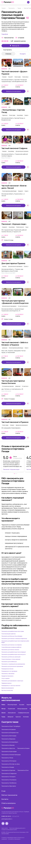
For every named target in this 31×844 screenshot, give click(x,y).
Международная (22, 708)
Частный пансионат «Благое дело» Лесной (14, 186)
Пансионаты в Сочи (23, 770)
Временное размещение (22, 425)
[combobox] (15, 49)
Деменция (4, 348)
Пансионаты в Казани (23, 748)
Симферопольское (23, 712)
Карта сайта (5, 828)
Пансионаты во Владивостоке (10, 732)
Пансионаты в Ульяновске (9, 780)
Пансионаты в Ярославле (9, 786)
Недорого (20, 191)
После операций (26, 77)
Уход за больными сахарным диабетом (11, 647)
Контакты (5, 799)
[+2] (15, 216)
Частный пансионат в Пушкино (15, 422)
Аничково (26, 717)
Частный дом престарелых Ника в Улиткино (13, 382)
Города (19, 8)
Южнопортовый (12, 704)
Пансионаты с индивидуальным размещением (13, 664)
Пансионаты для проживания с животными (12, 680)
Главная (4, 8)
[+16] (15, 373)
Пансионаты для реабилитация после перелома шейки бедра (15, 641)
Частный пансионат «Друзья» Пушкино (15, 72)
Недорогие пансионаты (7, 676)
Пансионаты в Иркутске (8, 748)
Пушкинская (11, 708)
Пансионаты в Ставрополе (9, 773)
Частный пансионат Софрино (14, 148)
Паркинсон (4, 115)
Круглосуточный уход (7, 690)
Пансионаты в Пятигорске (9, 761)
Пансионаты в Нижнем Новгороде (11, 754)
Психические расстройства (8, 633)
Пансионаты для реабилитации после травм (13, 631)
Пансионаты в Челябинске (9, 783)
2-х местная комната (23, 306)
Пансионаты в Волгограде (9, 736)
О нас (3, 791)
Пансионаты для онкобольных (9, 661)
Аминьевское (12, 712)
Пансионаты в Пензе (7, 758)
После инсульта (20, 227)
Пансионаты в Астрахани (9, 729)
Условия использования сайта (9, 829)
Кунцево (21, 704)
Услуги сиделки (5, 678)
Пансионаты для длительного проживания (12, 666)
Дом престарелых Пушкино (13, 263)
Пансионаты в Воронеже (8, 739)
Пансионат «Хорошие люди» (14, 224)
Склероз (12, 425)
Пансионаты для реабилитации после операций (14, 652)
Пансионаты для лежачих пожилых (10, 649)
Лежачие (4, 77)
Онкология (27, 348)
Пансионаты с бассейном (8, 673)
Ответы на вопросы (9, 803)
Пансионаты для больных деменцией (11, 656)
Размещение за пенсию (7, 668)
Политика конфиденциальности (17, 828)
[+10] (15, 255)
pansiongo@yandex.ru (7, 819)
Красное (18, 717)
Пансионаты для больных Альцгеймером (12, 636)
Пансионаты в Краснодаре (9, 751)
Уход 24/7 (10, 77)
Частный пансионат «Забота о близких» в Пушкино (15, 343)
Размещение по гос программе (9, 671)
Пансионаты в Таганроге (8, 776)
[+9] (15, 334)
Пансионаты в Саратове (8, 770)
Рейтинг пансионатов (9, 795)
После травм (18, 77)
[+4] (15, 140)
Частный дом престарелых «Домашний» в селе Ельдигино (15, 301)
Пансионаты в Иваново (8, 745)
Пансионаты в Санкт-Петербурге (11, 726)
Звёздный (10, 717)
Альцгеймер (20, 115)
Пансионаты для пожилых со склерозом (12, 645)
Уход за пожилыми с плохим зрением (11, 659)
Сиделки (26, 115)
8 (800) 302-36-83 (6, 816)
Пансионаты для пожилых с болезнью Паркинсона (14, 638)
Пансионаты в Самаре (8, 767)
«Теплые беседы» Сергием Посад (13, 111)
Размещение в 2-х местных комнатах (11, 685)
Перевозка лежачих (7, 683)
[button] (14, 473)
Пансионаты (11, 8)
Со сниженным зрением (8, 386)
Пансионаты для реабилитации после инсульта (14, 654)
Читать (8, 240)
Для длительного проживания (23, 151)
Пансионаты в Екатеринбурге (10, 742)
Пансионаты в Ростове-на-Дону (11, 764)
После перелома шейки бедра (9, 191)
